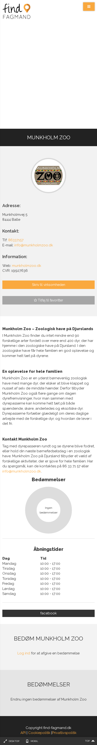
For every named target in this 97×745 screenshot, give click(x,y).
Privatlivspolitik (64, 733)
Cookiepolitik (39, 733)
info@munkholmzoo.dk (21, 471)
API (23, 733)
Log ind (23, 653)
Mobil (34, 741)
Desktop (14, 741)
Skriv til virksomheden (48, 285)
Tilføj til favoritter (50, 300)
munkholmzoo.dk (26, 266)
